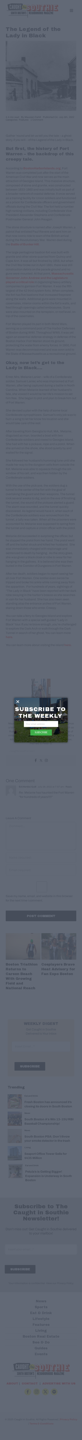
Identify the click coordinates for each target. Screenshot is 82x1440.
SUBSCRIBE (41, 732)
